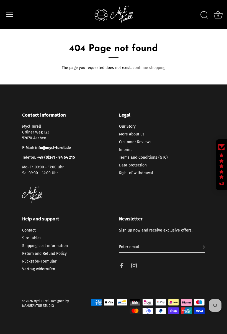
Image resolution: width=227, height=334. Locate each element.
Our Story (127, 126)
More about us (132, 134)
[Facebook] (122, 265)
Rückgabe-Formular (39, 261)
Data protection (133, 165)
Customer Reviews (135, 142)
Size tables (32, 238)
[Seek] (204, 15)
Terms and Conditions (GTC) (143, 157)
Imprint (125, 149)
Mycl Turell (41, 301)
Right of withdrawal (136, 173)
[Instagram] (134, 265)
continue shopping (149, 67)
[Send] (202, 247)
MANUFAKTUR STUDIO (38, 306)
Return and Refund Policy (44, 253)
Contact (29, 230)
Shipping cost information (45, 245)
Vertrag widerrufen (38, 269)
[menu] (10, 14)
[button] (221, 164)
